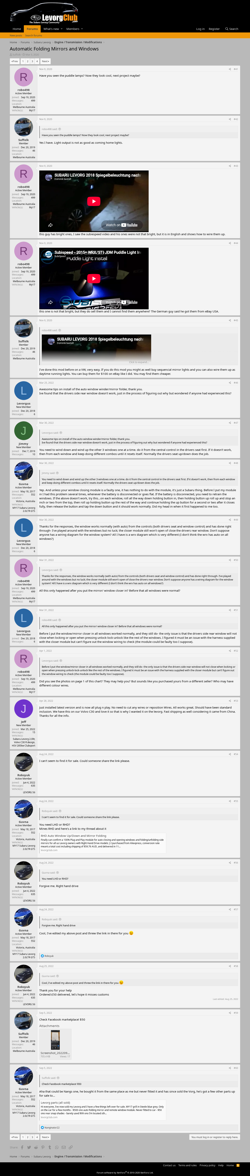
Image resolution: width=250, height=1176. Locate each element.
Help (221, 1165)
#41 (236, 69)
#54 (236, 754)
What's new (51, 29)
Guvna (23, 484)
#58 (236, 966)
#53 (236, 700)
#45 (236, 320)
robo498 (24, 90)
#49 (236, 519)
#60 (236, 1068)
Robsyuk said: (50, 811)
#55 (236, 801)
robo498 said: (49, 129)
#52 (236, 650)
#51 (236, 610)
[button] (61, 28)
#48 (236, 463)
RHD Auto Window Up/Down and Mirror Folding (73, 836)
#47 (236, 422)
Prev (15, 61)
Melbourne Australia (24, 107)
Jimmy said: (48, 473)
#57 (236, 909)
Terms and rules (187, 1165)
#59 (236, 1013)
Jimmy (23, 444)
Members (72, 29)
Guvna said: (48, 872)
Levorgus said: (50, 432)
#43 (236, 166)
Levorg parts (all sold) (55, 1102)
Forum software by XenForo (125, 1172)
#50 (236, 560)
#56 (236, 862)
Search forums (33, 35)
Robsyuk (23, 775)
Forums (32, 29)
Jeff (23, 722)
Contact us (169, 1165)
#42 (236, 119)
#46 (236, 382)
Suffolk (16, 54)
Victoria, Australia (25, 501)
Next (45, 61)
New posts (16, 35)
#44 (236, 243)
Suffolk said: (49, 1078)
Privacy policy (207, 1165)
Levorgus (23, 403)
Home (17, 29)
